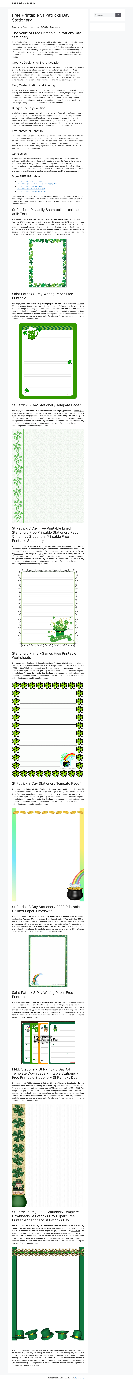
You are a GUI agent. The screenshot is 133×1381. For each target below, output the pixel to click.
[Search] (118, 15)
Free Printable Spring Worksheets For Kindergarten (37, 184)
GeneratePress (80, 1378)
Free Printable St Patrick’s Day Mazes (31, 191)
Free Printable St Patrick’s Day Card (31, 189)
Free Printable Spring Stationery (29, 181)
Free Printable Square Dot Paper (29, 186)
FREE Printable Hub (23, 3)
